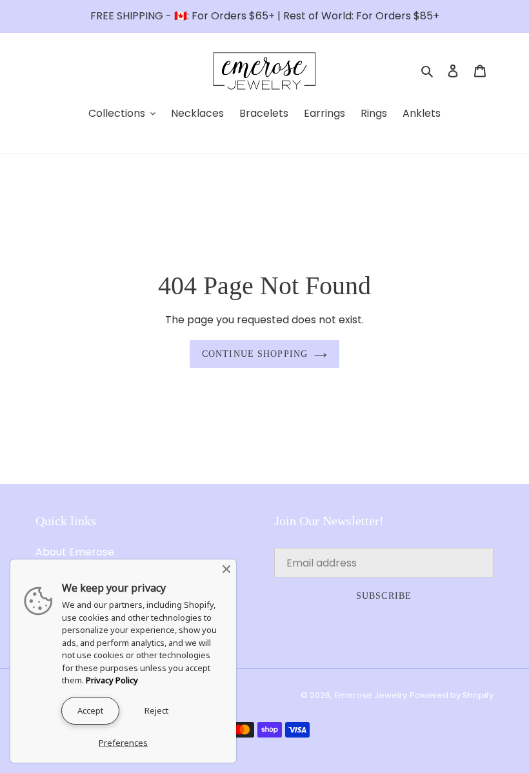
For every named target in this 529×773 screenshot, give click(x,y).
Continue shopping (255, 354)
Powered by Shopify (452, 695)
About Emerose (74, 552)
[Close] (226, 569)
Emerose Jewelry (370, 695)
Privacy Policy (112, 680)
